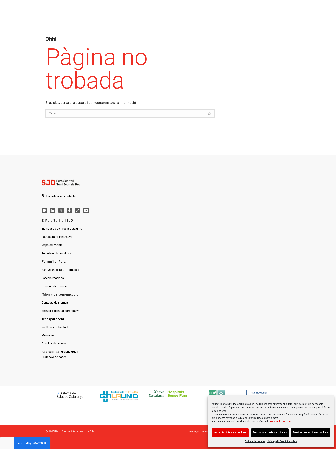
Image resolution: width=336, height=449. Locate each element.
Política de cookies (255, 441)
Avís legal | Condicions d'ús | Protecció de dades (60, 354)
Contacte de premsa (55, 302)
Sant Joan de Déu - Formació (60, 270)
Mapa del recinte (52, 245)
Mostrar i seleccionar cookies (310, 432)
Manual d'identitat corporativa (60, 311)
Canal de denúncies (54, 343)
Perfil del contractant (55, 327)
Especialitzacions (53, 278)
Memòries (48, 335)
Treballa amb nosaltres (56, 253)
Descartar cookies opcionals (270, 432)
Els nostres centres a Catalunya (62, 228)
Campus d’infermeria (55, 286)
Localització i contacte (61, 196)
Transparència (53, 319)
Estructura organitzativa (57, 237)
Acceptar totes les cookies (230, 432)
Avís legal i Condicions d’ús (282, 441)
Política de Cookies (280, 421)
